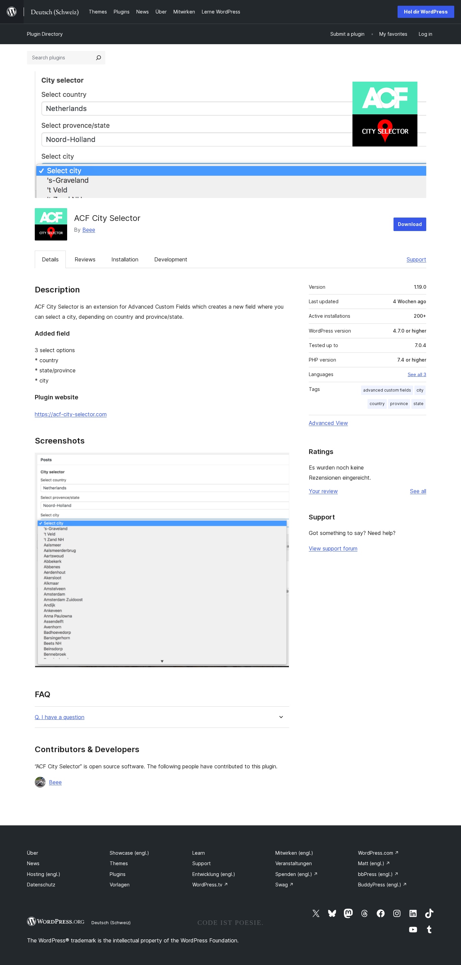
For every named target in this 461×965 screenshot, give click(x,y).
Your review (323, 491)
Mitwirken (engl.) (294, 853)
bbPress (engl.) (378, 874)
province (399, 403)
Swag (284, 884)
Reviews (85, 259)
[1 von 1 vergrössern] (280, 461)
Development (170, 259)
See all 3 (417, 374)
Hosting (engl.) (43, 874)
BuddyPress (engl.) (382, 884)
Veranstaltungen (293, 863)
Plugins (118, 874)
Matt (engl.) (374, 863)
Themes (119, 863)
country (377, 403)
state (418, 403)
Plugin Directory (45, 34)
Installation (124, 259)
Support (416, 259)
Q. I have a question (59, 717)
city (420, 390)
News (33, 863)
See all (418, 491)
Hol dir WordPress (426, 12)
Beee (88, 229)
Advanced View (328, 423)
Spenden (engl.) (296, 874)
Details (50, 259)
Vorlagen (120, 884)
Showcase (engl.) (129, 853)
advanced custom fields (387, 390)
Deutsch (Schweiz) (111, 922)
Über (32, 853)
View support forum (333, 548)
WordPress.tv (210, 884)
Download (410, 224)
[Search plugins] (98, 57)
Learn (198, 853)
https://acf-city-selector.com (71, 414)
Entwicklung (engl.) (213, 874)
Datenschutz (41, 884)
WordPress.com (378, 853)
